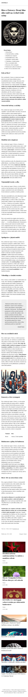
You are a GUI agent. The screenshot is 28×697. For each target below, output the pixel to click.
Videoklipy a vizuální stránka (12, 61)
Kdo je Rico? (9, 52)
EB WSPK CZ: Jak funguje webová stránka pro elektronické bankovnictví (14, 602)
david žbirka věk (13, 163)
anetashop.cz (4, 2)
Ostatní (25, 534)
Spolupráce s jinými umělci (12, 59)
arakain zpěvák (4, 412)
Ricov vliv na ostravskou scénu (13, 68)
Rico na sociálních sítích (11, 63)
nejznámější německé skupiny (8, 197)
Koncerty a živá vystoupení (12, 65)
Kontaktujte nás (15, 528)
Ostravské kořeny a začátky (12, 54)
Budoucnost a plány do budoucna (13, 66)
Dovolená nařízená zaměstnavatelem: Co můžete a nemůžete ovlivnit (13, 556)
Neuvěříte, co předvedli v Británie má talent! (13, 662)
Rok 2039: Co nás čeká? (8, 636)
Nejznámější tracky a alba (12, 57)
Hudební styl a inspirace (11, 55)
